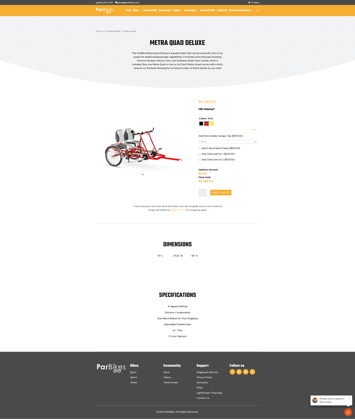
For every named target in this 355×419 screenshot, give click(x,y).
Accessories (165, 11)
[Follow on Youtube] (245, 372)
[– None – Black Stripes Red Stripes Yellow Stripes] (228, 141)
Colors (203, 118)
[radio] (201, 123)
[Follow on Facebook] (232, 372)
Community (190, 11)
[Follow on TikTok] (252, 372)
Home (128, 11)
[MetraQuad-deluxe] (144, 180)
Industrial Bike (150, 11)
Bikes (136, 11)
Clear (254, 129)
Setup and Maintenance (240, 11)
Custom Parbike (207, 11)
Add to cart (219, 192)
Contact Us (222, 11)
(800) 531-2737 (105, 2)
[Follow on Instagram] (239, 372)
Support (176, 11)
